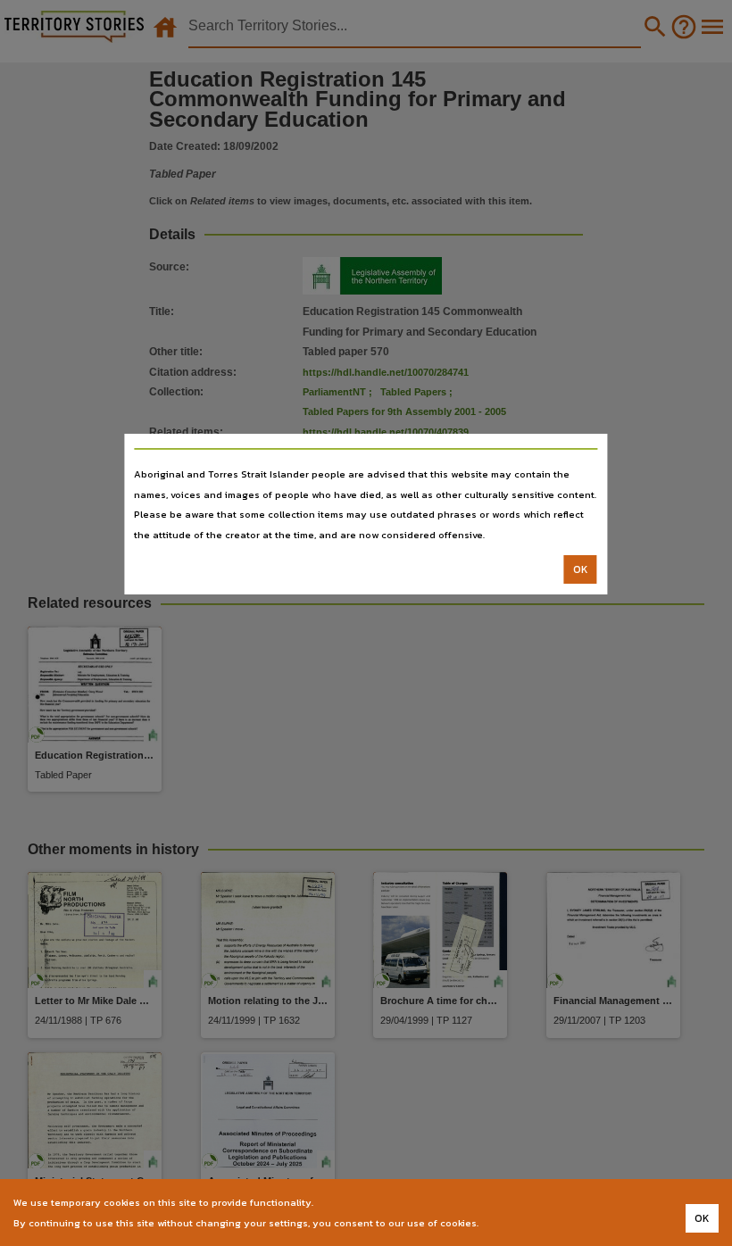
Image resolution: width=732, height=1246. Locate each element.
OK (580, 569)
